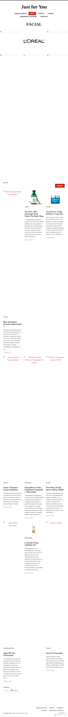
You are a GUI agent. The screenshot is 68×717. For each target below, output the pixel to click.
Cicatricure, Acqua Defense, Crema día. (54, 213)
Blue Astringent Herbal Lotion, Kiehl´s (12, 324)
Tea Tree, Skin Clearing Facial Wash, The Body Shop (34, 214)
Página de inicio (20, 13)
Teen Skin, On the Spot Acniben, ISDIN (55, 488)
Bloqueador (29, 538)
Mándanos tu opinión (28, 16)
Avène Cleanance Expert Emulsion (10, 488)
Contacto (44, 16)
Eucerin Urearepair (54, 653)
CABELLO (41, 13)
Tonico (5, 317)
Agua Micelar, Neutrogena (9, 654)
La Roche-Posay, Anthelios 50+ (32, 544)
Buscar (5, 182)
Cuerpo (50, 13)
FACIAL (32, 13)
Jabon (27, 207)
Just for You (34, 7)
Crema (48, 207)
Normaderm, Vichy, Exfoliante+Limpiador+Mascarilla (34, 489)
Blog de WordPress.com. (20, 713)
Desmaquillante (8, 648)
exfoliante (28, 482)
